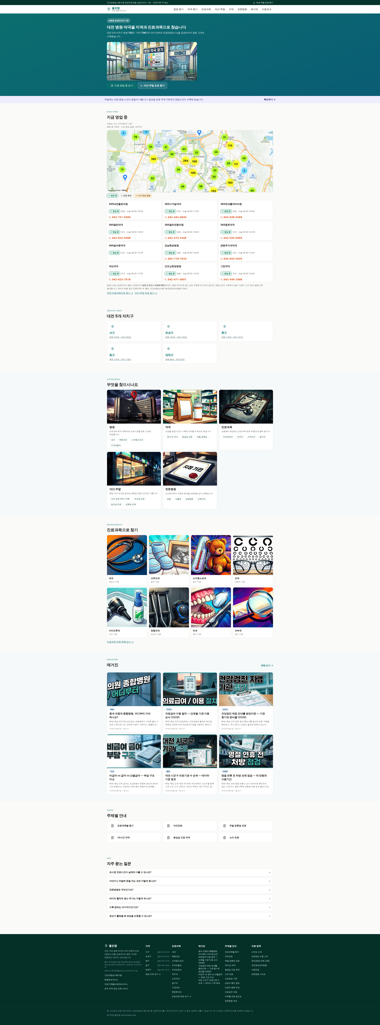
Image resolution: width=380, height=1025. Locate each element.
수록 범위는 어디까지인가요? (123, 907)
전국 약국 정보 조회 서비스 (116, 988)
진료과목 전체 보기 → (181, 996)
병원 (112, 427)
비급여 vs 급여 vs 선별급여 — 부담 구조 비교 (210, 975)
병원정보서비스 (111, 979)
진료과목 (206, 9)
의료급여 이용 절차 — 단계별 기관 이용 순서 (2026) (208, 960)
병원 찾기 (179, 9)
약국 (168, 427)
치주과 (240, 437)
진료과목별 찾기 (232, 952)
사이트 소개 (256, 952)
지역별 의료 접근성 (233, 996)
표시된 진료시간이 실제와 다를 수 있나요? (130, 872)
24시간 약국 (172, 437)
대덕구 (157, 969)
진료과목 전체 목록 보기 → (120, 641)
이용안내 (266, 9)
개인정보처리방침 (259, 965)
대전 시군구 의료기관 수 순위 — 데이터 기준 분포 (209, 981)
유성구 (157, 956)
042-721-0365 (121, 217)
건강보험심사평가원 (113, 975)
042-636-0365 (233, 217)
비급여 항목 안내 (232, 987)
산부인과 (201, 499)
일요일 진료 (116, 504)
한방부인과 (177, 992)
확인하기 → (270, 99)
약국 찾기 (192, 9)
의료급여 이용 (231, 992)
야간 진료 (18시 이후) (120, 499)
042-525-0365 (233, 237)
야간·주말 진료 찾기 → (146, 293)
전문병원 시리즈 (258, 974)
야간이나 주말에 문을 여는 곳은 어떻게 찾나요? (132, 881)
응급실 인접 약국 (232, 969)
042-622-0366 (121, 237)
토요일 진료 (139, 499)
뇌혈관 (178, 499)
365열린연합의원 (174, 224)
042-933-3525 (233, 258)
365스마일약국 (173, 203)
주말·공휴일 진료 (232, 961)
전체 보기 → (267, 665)
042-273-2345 (177, 237)
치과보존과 (228, 437)
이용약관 (255, 969)
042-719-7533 (177, 258)
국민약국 (113, 266)
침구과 (262, 437)
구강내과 (176, 987)
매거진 (254, 9)
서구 (157, 952)
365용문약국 (227, 224)
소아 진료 (229, 974)
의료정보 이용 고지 (259, 956)
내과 (113, 440)
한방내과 (123, 440)
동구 (157, 965)
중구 (157, 961)
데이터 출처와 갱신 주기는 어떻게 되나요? (130, 898)
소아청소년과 (137, 440)
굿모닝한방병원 (173, 266)
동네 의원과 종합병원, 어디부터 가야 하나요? (208, 952)
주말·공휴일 (202, 437)
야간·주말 (220, 9)
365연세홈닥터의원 (231, 203)
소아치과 (251, 437)
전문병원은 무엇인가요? (121, 889)
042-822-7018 (121, 279)
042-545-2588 (233, 279)
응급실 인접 (187, 437)
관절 (169, 499)
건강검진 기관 (231, 978)
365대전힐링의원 (118, 203)
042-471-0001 (177, 279)
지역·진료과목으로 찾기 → (120, 293)
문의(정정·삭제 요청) (260, 961)
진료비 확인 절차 (232, 983)
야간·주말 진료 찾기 (264, 2)
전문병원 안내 (231, 1001)
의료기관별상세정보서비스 (116, 984)
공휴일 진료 (131, 504)
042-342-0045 (177, 217)
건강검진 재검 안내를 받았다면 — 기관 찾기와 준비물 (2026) (209, 968)
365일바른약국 (117, 245)
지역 (231, 9)
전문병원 (242, 9)
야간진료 (229, 956)
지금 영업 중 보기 (123, 85)
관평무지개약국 (228, 245)
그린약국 (225, 266)
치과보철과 (116, 445)
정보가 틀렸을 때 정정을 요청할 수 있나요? (130, 916)
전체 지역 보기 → (153, 974)
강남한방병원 (172, 245)
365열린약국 (116, 224)
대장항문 (189, 499)
